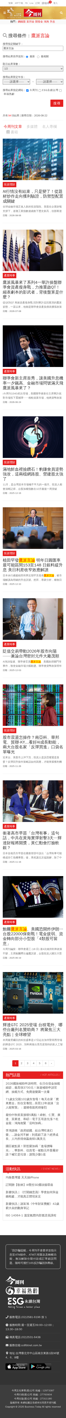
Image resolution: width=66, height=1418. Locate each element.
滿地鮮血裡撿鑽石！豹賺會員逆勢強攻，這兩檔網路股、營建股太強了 (33, 474)
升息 (52, 21)
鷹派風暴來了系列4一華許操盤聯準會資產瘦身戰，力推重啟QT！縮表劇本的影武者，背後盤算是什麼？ (33, 290)
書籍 (14, 132)
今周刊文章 (13, 126)
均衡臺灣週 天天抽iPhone (22, 1177)
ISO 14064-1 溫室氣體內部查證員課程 (31, 1215)
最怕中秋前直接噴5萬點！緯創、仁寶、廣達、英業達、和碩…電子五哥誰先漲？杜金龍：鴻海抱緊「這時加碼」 (33, 1119)
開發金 (39, 21)
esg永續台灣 (50, 90)
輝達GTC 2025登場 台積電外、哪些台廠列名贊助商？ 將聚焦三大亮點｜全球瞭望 (33, 1029)
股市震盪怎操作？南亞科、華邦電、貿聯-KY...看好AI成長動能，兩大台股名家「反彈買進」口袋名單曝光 (33, 745)
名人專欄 (49, 126)
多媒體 (32, 126)
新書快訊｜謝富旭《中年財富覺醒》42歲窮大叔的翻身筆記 (32, 1206)
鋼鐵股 (22, 21)
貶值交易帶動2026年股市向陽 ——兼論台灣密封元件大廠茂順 (31, 654)
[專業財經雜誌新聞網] (33, 13)
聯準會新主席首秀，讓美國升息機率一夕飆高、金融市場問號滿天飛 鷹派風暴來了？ (33, 383)
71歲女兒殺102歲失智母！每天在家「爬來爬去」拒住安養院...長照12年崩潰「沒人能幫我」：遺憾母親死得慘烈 (32, 1103)
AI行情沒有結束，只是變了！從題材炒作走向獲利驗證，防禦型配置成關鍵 (33, 196)
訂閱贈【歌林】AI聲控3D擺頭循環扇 (29, 1185)
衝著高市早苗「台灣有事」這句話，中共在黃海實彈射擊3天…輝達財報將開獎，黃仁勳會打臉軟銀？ (32, 840)
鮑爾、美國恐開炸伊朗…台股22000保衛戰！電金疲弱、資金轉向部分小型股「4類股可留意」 (33, 936)
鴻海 (46, 21)
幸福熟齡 (9, 94)
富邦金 (30, 21)
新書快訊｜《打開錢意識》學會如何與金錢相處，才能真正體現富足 (32, 1194)
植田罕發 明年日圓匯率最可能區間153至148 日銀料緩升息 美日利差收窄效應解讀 (33, 565)
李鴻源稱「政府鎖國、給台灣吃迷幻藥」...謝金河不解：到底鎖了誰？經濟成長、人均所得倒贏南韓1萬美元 (32, 1135)
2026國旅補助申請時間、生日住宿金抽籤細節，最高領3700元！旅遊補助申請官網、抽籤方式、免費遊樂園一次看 (33, 1088)
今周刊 (34, 90)
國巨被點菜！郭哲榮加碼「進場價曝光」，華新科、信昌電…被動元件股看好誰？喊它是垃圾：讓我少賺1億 (32, 1150)
